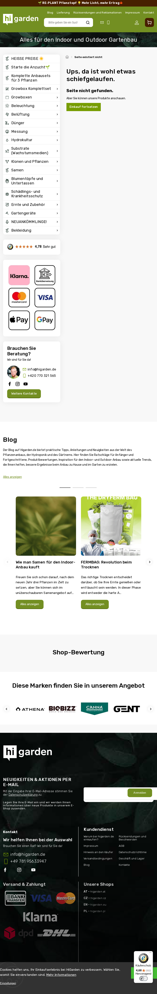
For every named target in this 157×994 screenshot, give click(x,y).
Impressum (132, 12)
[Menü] (150, 953)
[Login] (137, 22)
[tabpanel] (46, 558)
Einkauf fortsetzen (84, 107)
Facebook (5, 871)
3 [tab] (91, 487)
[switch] (143, 978)
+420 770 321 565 (42, 376)
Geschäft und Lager (132, 858)
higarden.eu (98, 904)
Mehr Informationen (61, 975)
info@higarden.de (42, 369)
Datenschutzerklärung (23, 795)
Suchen (87, 22)
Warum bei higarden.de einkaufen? (99, 838)
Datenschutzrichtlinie (133, 852)
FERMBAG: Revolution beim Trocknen (106, 564)
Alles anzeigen (12, 477)
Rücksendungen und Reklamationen (97, 12)
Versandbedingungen (98, 858)
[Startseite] (67, 56)
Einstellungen (8, 983)
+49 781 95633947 (28, 861)
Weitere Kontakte (24, 393)
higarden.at (97, 891)
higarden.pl (97, 911)
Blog (50, 12)
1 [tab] (65, 487)
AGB (121, 845)
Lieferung (63, 12)
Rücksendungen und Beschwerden (132, 838)
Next (150, 561)
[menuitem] (31, 59)
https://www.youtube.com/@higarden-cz (34, 871)
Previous (8, 561)
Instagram (19, 871)
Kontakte (124, 864)
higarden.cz (98, 898)
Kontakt (149, 12)
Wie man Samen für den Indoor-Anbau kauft (45, 564)
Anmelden (139, 792)
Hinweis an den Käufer (98, 852)
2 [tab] (78, 487)
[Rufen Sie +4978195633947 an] (109, 22)
